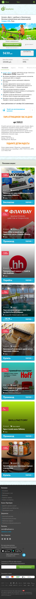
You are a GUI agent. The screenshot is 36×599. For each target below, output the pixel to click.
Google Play (17, 550)
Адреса (13, 68)
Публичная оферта (7, 521)
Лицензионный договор (9, 518)
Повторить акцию (12, 45)
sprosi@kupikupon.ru (7, 529)
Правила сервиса (7, 497)
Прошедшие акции (7, 510)
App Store (6, 550)
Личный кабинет (34, 2)
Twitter (7, 539)
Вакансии (5, 495)
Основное (5, 68)
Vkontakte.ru (5, 539)
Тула (18, 2)
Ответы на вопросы (7, 500)
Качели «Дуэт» (7, 72)
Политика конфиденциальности (11, 523)
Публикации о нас (7, 493)
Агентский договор (7, 516)
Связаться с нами (6, 531)
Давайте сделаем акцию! (9, 506)
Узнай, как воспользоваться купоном (16, 110)
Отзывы (20, 68)
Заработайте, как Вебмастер (10, 508)
